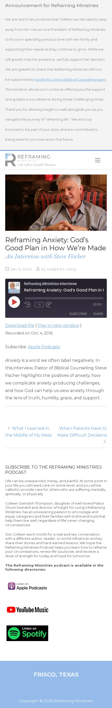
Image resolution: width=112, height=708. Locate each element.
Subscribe (78, 314)
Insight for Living (61, 269)
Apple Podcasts (44, 346)
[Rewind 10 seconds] (29, 304)
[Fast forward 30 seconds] (53, 304)
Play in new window (58, 325)
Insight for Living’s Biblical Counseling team (70, 80)
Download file (19, 325)
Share (98, 314)
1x (39, 304)
